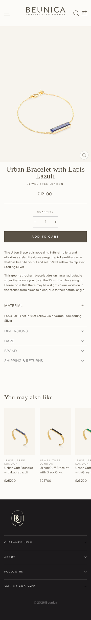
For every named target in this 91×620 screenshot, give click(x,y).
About (9, 557)
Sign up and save (20, 586)
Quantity (45, 212)
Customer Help (18, 542)
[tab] (45, 305)
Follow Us (13, 571)
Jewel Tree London (45, 183)
